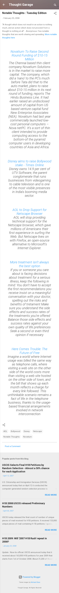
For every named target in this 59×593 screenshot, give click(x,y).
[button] (55, 14)
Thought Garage (21, 5)
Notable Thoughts (11, 437)
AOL (5, 431)
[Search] (55, 5)
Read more (51, 495)
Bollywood (15, 431)
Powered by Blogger (31, 577)
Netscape (37, 431)
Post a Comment (12, 446)
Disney (27, 431)
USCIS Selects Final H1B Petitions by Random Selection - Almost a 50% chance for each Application (25, 468)
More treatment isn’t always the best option (29, 264)
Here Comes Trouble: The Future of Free (29, 351)
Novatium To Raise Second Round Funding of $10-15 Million (30, 55)
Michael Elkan (35, 582)
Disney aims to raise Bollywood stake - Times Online (29, 163)
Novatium (27, 437)
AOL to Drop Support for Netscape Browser (29, 212)
